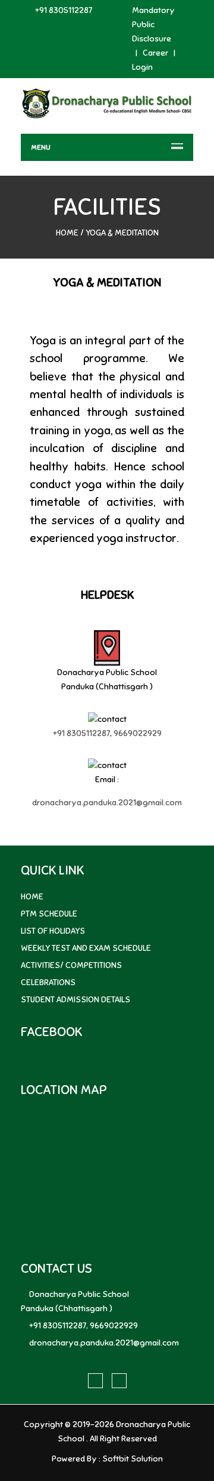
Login (142, 67)
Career (155, 53)
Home (67, 233)
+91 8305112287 (63, 10)
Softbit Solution (132, 1459)
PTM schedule (49, 914)
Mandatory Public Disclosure (153, 24)
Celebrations (48, 982)
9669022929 (138, 733)
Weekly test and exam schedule (86, 948)
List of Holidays (53, 931)
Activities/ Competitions (71, 965)
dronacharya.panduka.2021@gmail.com (107, 803)
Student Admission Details (75, 1000)
